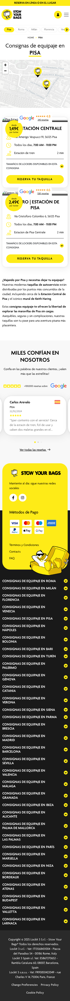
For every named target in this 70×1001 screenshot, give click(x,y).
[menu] (66, 14)
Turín (51, 656)
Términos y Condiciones (24, 545)
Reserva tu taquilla (34, 179)
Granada (10, 798)
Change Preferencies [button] (24, 985)
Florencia (49, 29)
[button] (38, 72)
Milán (34, 29)
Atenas (8, 889)
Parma (51, 717)
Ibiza (50, 805)
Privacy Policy (50, 985)
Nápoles (9, 630)
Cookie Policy (35, 992)
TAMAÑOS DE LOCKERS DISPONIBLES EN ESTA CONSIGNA (31, 166)
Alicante (9, 817)
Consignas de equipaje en (23, 581)
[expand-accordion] (62, 581)
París (50, 847)
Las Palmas (11, 840)
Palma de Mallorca (18, 828)
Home (31, 38)
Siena (50, 710)
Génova (8, 679)
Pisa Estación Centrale (35, 128)
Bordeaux (10, 877)
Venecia (8, 611)
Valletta (9, 912)
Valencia (9, 775)
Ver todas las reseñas (33, 450)
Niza (49, 866)
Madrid (8, 740)
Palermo (9, 668)
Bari (49, 649)
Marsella (10, 859)
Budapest (10, 900)
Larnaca (9, 923)
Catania (9, 691)
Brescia (8, 729)
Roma (21, 29)
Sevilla (8, 763)
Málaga (9, 786)
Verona (8, 702)
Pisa (9, 29)
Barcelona (11, 752)
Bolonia (9, 642)
